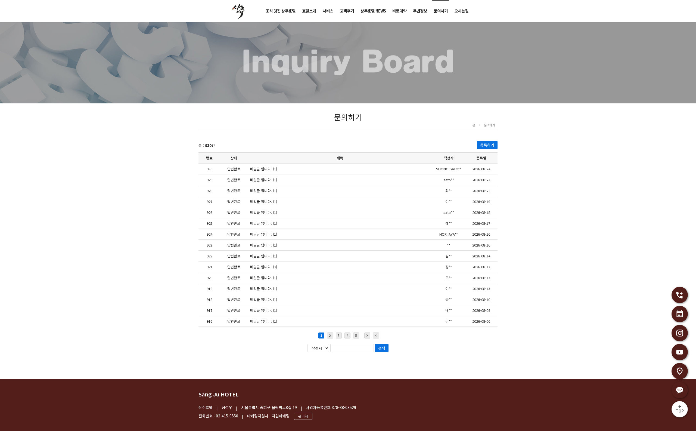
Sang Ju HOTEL (218, 394)
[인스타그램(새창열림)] (680, 333)
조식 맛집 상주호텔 (281, 11)
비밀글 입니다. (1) (263, 168)
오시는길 (461, 11)
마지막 (376, 335)
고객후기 (347, 11)
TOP (680, 411)
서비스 (328, 11)
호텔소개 (309, 11)
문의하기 (441, 11)
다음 (367, 335)
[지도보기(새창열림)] (680, 371)
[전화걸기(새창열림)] (680, 295)
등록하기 (487, 145)
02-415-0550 (227, 415)
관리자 (303, 416)
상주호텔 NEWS (373, 11)
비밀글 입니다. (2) (263, 266)
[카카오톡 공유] (680, 390)
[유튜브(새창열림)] (680, 352)
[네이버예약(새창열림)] (680, 314)
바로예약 (399, 11)
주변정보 (420, 11)
